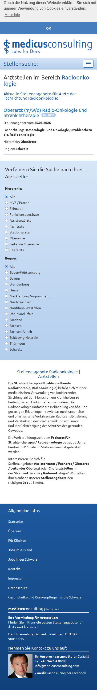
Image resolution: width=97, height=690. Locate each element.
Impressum (16, 578)
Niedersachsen (21, 302)
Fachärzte (17, 226)
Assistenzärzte (21, 220)
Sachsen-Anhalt (21, 331)
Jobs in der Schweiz (22, 559)
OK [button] (48, 28)
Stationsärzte (20, 232)
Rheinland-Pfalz (21, 314)
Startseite (15, 521)
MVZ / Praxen (19, 202)
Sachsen (16, 325)
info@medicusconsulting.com (57, 666)
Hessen (15, 290)
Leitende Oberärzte (24, 244)
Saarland (16, 319)
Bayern (15, 278)
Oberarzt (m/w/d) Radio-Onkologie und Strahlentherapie (45, 112)
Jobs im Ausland (20, 550)
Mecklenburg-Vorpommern (29, 296)
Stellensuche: (21, 63)
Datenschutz (17, 587)
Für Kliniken (17, 540)
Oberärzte (17, 238)
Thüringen (17, 343)
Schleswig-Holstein (24, 337)
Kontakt (14, 569)
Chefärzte (17, 250)
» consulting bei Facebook (60, 673)
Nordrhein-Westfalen (25, 308)
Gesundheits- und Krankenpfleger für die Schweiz (44, 597)
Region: (10, 258)
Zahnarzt (16, 208)
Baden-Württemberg (25, 272)
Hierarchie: (13, 188)
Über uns (14, 531)
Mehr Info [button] (12, 15)
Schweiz (16, 349)
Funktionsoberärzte (24, 214)
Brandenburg (19, 284)
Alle (13, 196)
